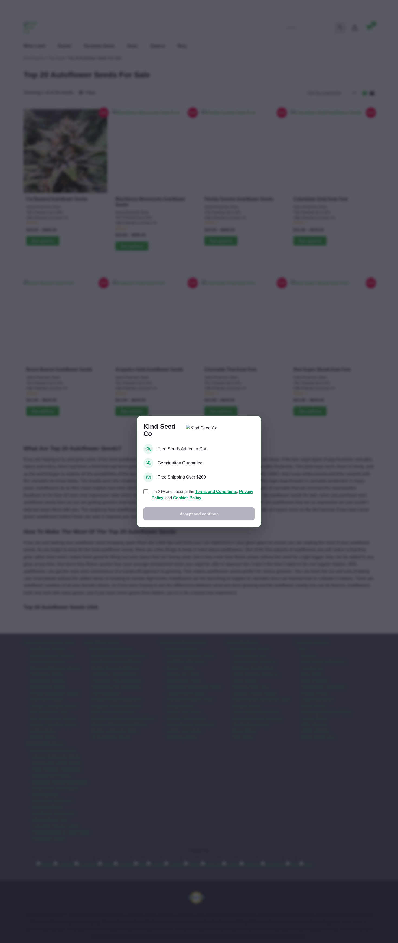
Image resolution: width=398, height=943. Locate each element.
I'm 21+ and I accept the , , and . (202, 494)
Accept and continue (199, 514)
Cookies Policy (187, 497)
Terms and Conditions (216, 491)
